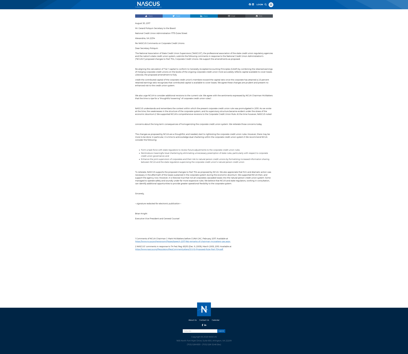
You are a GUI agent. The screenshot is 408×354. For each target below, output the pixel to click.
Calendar (216, 320)
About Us (192, 320)
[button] (266, 4)
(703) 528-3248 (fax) (211, 344)
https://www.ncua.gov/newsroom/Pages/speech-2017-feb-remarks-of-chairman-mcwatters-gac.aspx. (183, 241)
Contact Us (204, 320)
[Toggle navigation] (271, 4)
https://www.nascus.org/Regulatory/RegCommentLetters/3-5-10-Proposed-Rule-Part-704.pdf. (179, 249)
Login (260, 4)
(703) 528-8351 (193, 344)
